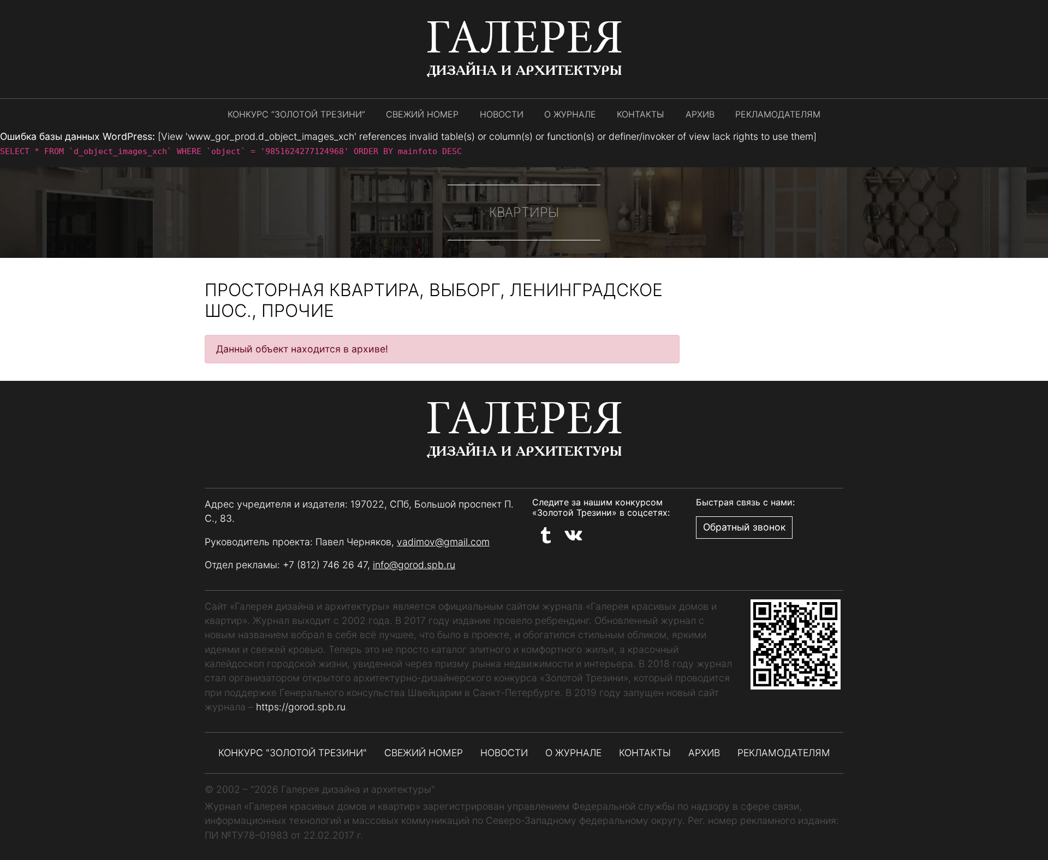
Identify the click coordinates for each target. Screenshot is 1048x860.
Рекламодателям (777, 114)
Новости (501, 114)
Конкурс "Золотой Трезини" (292, 752)
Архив (700, 114)
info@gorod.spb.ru (414, 564)
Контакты (640, 114)
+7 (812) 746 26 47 (325, 564)
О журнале (570, 114)
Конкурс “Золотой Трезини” (296, 114)
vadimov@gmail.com (443, 541)
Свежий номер (422, 114)
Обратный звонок (744, 527)
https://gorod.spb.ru (301, 706)
